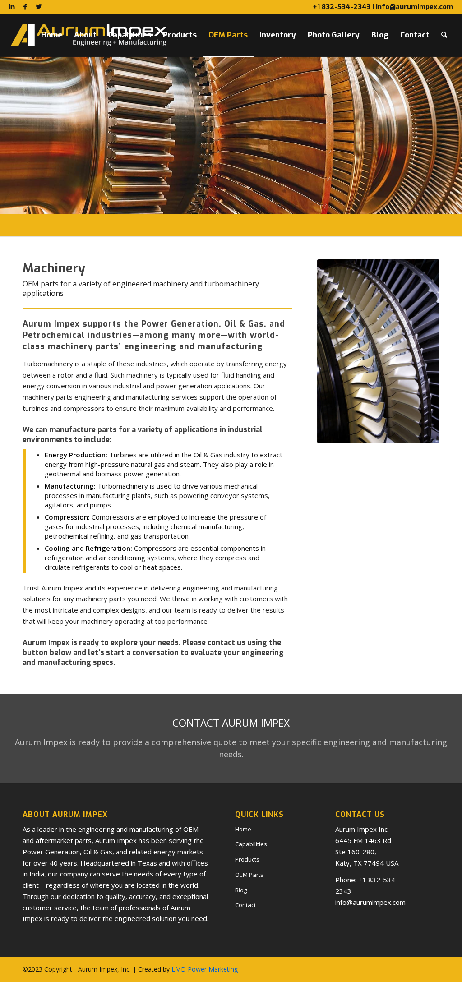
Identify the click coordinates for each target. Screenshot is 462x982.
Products (247, 859)
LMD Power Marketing (204, 969)
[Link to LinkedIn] (11, 7)
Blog (241, 890)
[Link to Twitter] (39, 7)
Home (243, 829)
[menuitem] (51, 35)
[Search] (444, 35)
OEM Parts (249, 875)
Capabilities (251, 844)
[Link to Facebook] (25, 7)
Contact (245, 905)
